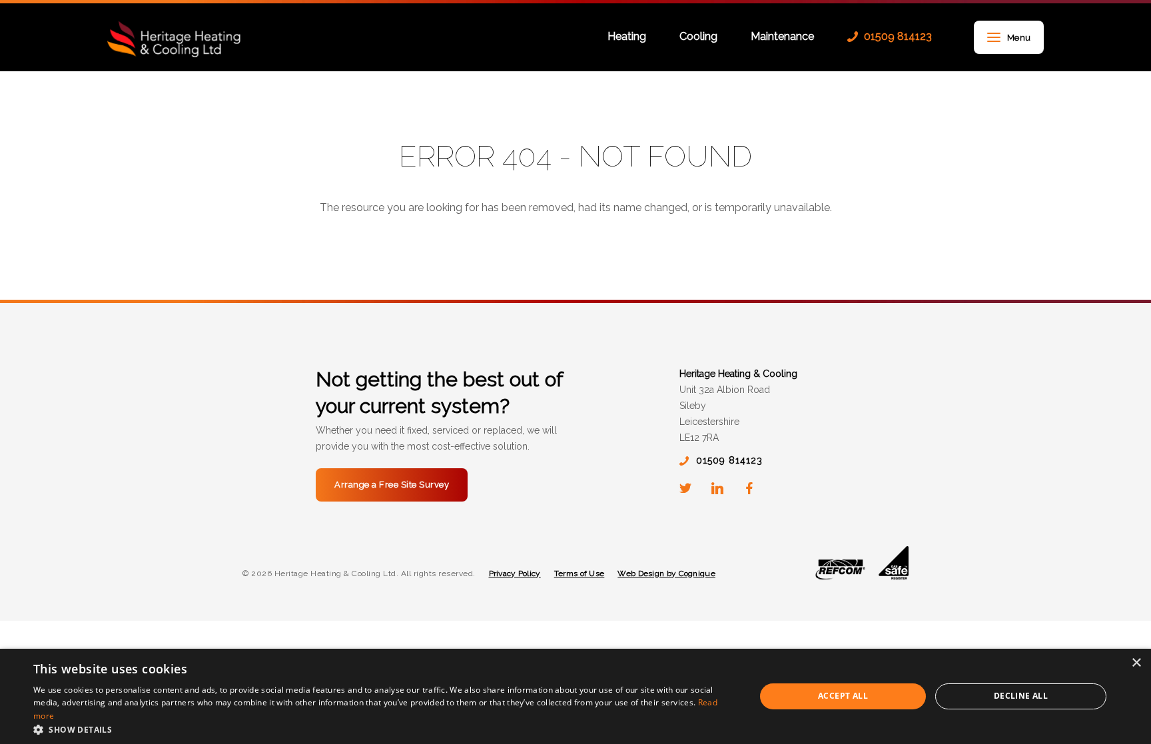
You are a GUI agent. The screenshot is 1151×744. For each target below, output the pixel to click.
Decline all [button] (1021, 695)
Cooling (698, 37)
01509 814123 (898, 36)
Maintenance (782, 37)
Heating (626, 37)
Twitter (685, 488)
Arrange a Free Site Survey (391, 485)
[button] (383, 728)
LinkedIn (717, 488)
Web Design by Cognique (666, 573)
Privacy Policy (515, 573)
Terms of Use (579, 573)
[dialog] (575, 696)
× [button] (1136, 663)
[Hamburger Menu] (993, 38)
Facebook (749, 488)
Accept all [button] (843, 695)
